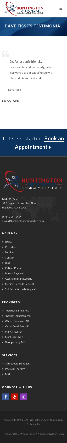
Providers (10, 247)
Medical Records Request (19, 283)
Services (10, 252)
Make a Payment (14, 273)
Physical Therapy (15, 368)
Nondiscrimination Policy (51, 433)
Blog (7, 262)
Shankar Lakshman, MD (18, 315)
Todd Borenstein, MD (17, 310)
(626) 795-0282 (11, 216)
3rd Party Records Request (20, 289)
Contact (9, 257)
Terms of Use (10, 433)
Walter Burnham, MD (17, 321)
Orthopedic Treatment (18, 363)
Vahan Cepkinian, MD (17, 326)
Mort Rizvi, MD (14, 336)
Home (8, 241)
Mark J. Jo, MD (13, 331)
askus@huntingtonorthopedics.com (23, 220)
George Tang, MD (15, 342)
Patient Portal (13, 268)
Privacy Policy (27, 433)
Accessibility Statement (18, 278)
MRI (7, 374)
